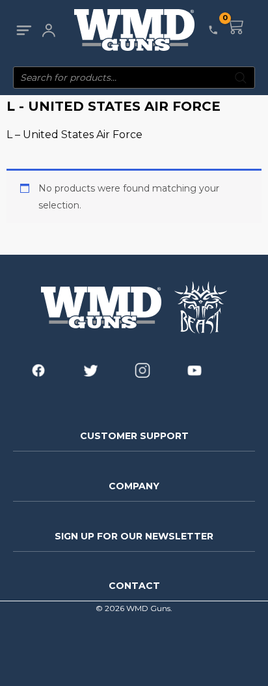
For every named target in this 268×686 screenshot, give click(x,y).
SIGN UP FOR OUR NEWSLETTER (134, 536)
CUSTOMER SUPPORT (134, 436)
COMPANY (134, 486)
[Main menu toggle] (24, 30)
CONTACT (134, 586)
